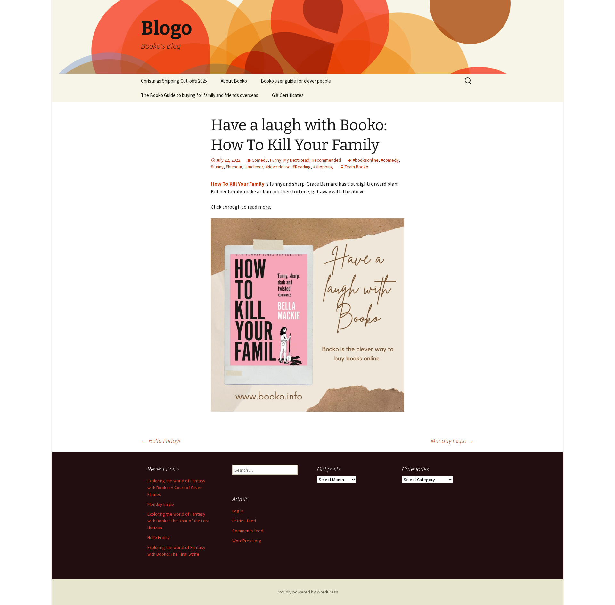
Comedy (260, 160)
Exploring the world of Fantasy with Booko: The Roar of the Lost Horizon (178, 520)
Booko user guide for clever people (296, 81)
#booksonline (366, 160)
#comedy (390, 160)
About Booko (234, 81)
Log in (237, 511)
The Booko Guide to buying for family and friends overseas (199, 95)
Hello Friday (158, 537)
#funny (217, 167)
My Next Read (296, 160)
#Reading (302, 167)
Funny (275, 160)
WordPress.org (246, 541)
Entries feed (244, 521)
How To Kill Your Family (237, 184)
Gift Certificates (288, 95)
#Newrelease (278, 167)
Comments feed (247, 531)
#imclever (253, 167)
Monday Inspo (452, 441)
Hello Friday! (160, 441)
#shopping (323, 167)
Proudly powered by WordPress (307, 592)
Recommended (326, 160)
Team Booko (356, 167)
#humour (234, 167)
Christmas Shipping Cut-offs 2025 (174, 81)
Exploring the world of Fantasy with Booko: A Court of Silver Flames (176, 487)
